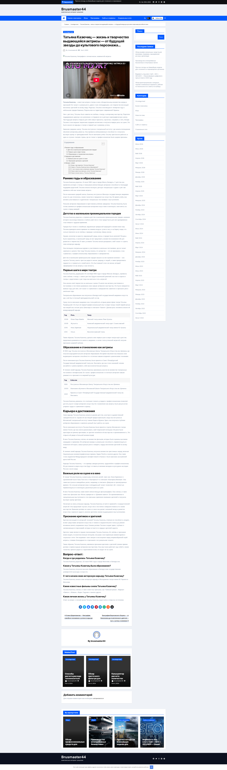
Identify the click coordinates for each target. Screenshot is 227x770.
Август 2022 (139, 318)
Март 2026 (139, 163)
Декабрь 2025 (140, 177)
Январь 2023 (139, 294)
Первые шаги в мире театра (76, 152)
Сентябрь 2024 (140, 219)
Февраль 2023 (140, 290)
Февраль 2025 (140, 200)
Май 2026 (138, 153)
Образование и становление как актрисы (80, 154)
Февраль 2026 (140, 168)
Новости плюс (140, 115)
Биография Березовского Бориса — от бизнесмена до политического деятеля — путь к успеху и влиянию (114, 618)
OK (151, 767)
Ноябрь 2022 (139, 304)
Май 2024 (138, 238)
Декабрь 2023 (140, 257)
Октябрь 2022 (140, 308)
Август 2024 (139, 224)
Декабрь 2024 (140, 205)
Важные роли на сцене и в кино (77, 159)
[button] (165, 18)
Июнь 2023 (139, 271)
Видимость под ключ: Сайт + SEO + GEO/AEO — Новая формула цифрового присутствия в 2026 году (148, 76)
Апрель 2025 (139, 191)
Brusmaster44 (73, 9)
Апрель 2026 (139, 158)
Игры (86, 18)
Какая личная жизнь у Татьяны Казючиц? (83, 173)
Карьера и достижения (72, 156)
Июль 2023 (139, 266)
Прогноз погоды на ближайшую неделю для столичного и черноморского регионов (149, 68)
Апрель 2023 (139, 280)
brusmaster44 (72, 50)
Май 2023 (138, 276)
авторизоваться (98, 698)
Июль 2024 (139, 229)
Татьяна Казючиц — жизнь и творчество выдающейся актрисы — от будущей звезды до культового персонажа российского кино (96, 43)
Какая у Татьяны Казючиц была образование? (84, 167)
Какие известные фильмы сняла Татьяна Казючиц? (86, 171)
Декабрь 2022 (140, 299)
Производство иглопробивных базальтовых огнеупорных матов (146, 62)
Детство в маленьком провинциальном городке (82, 150)
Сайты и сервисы (108, 18)
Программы (95, 18)
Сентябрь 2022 (140, 313)
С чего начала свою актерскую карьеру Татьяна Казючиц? (88, 169)
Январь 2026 (139, 172)
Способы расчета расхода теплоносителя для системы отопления (73, 678)
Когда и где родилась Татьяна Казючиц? (82, 165)
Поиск (140, 31)
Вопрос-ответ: (70, 163)
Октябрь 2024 (140, 215)
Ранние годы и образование (74, 148)
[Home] (63, 18)
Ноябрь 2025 (139, 182)
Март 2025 (139, 196)
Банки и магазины (74, 18)
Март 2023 (139, 285)
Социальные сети (125, 18)
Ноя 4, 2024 (68, 683)
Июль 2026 (139, 144)
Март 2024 (139, 247)
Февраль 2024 (140, 252)
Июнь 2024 (139, 233)
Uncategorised (68, 32)
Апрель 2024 (139, 243)
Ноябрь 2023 (139, 261)
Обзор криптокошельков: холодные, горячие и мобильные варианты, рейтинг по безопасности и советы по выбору (149, 84)
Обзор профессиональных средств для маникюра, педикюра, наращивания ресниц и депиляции (148, 54)
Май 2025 (138, 186)
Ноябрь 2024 (139, 210)
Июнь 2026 (139, 149)
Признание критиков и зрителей (78, 161)
